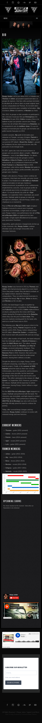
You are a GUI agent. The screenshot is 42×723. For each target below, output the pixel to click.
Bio (4, 35)
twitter (30, 2)
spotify (18, 2)
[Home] (21, 10)
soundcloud (24, 2)
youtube (35, 2)
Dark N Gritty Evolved (12, 714)
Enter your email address (12, 677)
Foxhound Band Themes (29, 714)
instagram (13, 2)
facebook (7, 2)
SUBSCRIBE (13, 683)
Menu (5, 18)
